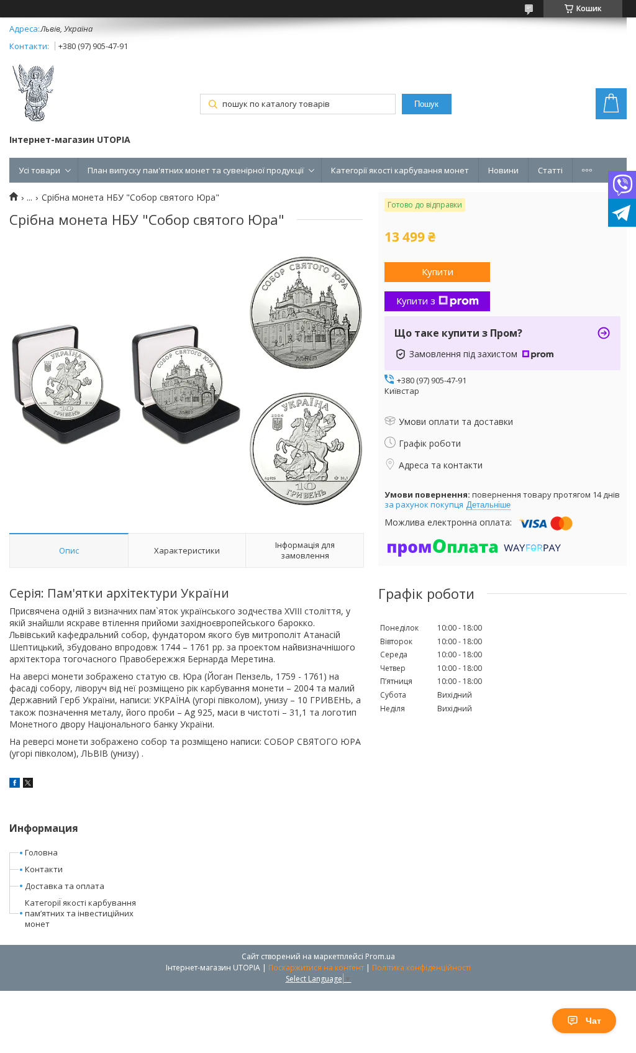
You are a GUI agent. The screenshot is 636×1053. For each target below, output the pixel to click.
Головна (41, 852)
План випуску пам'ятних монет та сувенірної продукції (196, 170)
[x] (28, 784)
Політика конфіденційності (421, 967)
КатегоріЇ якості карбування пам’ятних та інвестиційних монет (80, 913)
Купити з (415, 300)
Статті (550, 170)
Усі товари (39, 170)
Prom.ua (380, 956)
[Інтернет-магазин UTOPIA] (33, 94)
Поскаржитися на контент (316, 967)
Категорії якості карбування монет (400, 170)
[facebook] (14, 784)
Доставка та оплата (64, 885)
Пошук (426, 104)
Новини (503, 170)
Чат (593, 1021)
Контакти (44, 869)
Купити (437, 271)
